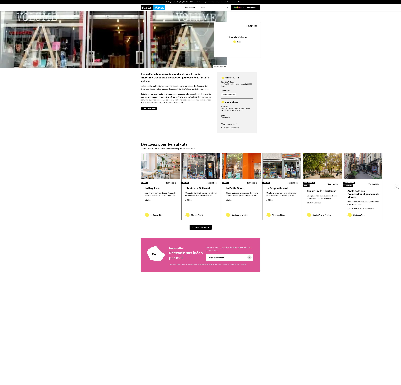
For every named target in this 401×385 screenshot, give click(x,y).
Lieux (203, 7)
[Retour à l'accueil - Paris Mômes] (153, 7)
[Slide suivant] (396, 186)
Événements (190, 7)
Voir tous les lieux (202, 227)
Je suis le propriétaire (231, 128)
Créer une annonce (249, 7)
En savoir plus (150, 108)
